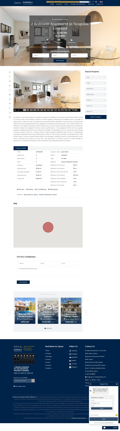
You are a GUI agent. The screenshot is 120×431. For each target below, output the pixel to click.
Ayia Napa (49, 356)
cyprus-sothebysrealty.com (107, 422)
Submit (101, 408)
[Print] (9, 117)
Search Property (95, 117)
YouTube (74, 364)
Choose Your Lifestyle (78, 4)
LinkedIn (74, 360)
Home (52, 4)
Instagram (74, 354)
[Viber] (9, 94)
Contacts (99, 4)
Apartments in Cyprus (31, 195)
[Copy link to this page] (9, 72)
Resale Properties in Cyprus (48, 195)
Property (59, 4)
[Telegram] (9, 81)
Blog (66, 4)
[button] (48, 226)
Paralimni (48, 368)
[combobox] (94, 403)
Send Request (60, 60)
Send (103, 419)
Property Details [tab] (20, 148)
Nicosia (48, 362)
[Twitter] (9, 85)
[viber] (94, 2)
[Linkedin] (9, 99)
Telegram (74, 367)
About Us (91, 4)
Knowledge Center (20, 386)
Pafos (47, 350)
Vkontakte (74, 357)
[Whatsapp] (9, 90)
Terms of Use (89, 383)
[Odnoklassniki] (9, 108)
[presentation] (10, 312)
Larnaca (48, 359)
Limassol (48, 353)
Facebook (74, 351)
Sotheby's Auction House (78, 418)
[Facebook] (9, 76)
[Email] (9, 112)
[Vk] (9, 103)
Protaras (48, 365)
